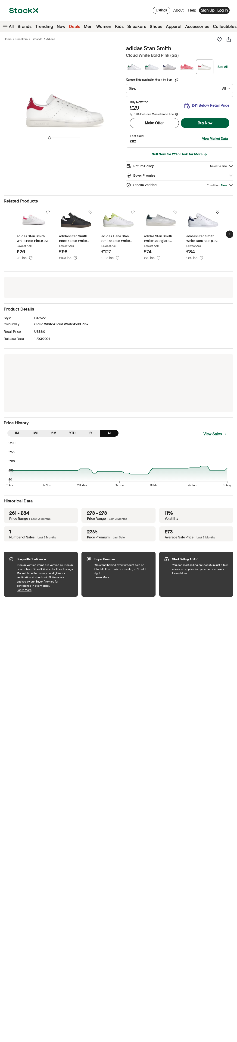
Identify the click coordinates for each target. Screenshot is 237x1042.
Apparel (173, 26)
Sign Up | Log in (214, 10)
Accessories (197, 26)
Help (192, 10)
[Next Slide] (229, 234)
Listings (161, 10)
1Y (90, 433)
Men (88, 26)
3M (35, 433)
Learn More (45, 590)
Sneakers (136, 26)
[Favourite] (219, 39)
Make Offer (154, 123)
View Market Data (215, 138)
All (11, 26)
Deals (74, 26)
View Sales (212, 434)
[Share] (228, 39)
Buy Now (205, 123)
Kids (119, 26)
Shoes (156, 26)
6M (53, 433)
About (179, 11)
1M (17, 433)
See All (223, 67)
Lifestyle (36, 39)
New (61, 26)
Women (103, 26)
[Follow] (48, 212)
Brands (24, 26)
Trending (44, 26)
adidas (50, 39)
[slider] (49, 137)
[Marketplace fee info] (176, 114)
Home (8, 39)
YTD (72, 433)
